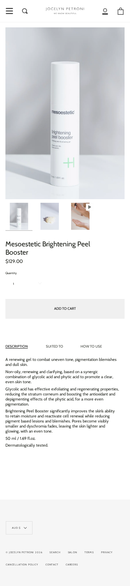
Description (16, 346)
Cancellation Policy (22, 564)
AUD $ (16, 527)
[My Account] (105, 11)
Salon (72, 552)
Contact (52, 564)
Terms (89, 552)
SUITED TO (54, 346)
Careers (72, 564)
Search (54, 552)
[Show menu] (9, 11)
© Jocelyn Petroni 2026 (24, 552)
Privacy (107, 552)
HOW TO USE (91, 346)
